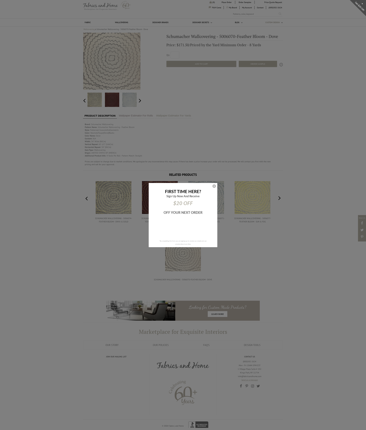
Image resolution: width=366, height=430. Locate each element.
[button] (214, 186)
